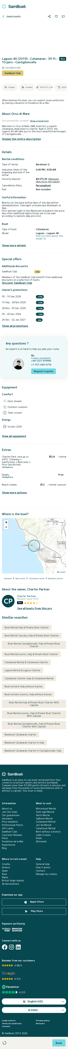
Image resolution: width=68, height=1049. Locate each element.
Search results (13, 16)
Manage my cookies (46, 874)
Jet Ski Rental (43, 825)
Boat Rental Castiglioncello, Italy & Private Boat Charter (34, 645)
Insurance (7, 818)
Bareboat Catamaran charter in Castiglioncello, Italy (33, 750)
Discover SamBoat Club (17, 283)
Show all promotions (15, 326)
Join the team (9, 812)
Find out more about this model (49, 237)
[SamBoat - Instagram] (11, 947)
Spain (5, 870)
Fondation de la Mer (13, 841)
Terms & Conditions (12, 1023)
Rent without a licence (48, 831)
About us (7, 808)
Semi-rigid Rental (45, 812)
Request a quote (43, 371)
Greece (6, 867)
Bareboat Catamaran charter (20, 734)
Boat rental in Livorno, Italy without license (28, 694)
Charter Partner (26, 596)
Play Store (36, 911)
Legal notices (9, 1020)
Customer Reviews (12, 835)
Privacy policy (43, 1020)
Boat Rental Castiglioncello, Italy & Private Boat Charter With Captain (34, 725)
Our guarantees (10, 815)
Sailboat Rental (44, 818)
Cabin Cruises (43, 835)
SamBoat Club (13, 73)
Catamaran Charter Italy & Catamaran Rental (29, 678)
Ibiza (4, 874)
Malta (5, 877)
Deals (39, 838)
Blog (4, 848)
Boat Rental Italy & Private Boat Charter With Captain (34, 704)
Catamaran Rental (45, 821)
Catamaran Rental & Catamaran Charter (26, 662)
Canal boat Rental (45, 828)
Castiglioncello (12, 67)
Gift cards (7, 828)
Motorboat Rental (46, 808)
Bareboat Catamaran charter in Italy (24, 742)
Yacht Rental (43, 815)
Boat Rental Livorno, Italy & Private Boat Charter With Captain (34, 714)
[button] (6, 522)
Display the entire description (21, 139)
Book (59, 1043)
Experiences (8, 844)
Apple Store (36, 901)
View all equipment (14, 436)
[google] (8, 973)
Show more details (14, 245)
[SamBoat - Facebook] (4, 947)
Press (5, 838)
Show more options (14, 492)
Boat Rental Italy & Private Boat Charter (27, 627)
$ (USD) (33, 1010)
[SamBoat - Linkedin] (18, 947)
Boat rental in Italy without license (23, 686)
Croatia (6, 864)
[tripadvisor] (11, 987)
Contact (40, 870)
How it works (43, 867)
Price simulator (10, 821)
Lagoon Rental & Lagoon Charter (22, 670)
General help (43, 864)
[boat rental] (14, 6)
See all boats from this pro (34, 608)
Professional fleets (12, 825)
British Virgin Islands (13, 880)
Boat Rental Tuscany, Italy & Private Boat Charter (32, 635)
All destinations (10, 883)
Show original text (39, 121)
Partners (40, 1023)
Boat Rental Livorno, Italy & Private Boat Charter (31, 654)
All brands (41, 841)
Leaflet (62, 572)
